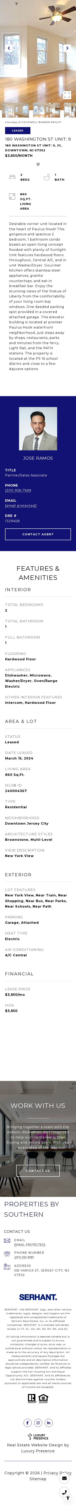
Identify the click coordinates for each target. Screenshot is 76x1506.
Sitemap (38, 1479)
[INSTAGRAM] (38, 1423)
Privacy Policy (58, 1473)
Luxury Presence (38, 1451)
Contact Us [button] (38, 1171)
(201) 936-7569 (18, 490)
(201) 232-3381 (24, 1257)
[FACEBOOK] (28, 1423)
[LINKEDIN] (49, 1423)
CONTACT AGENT (38, 534)
